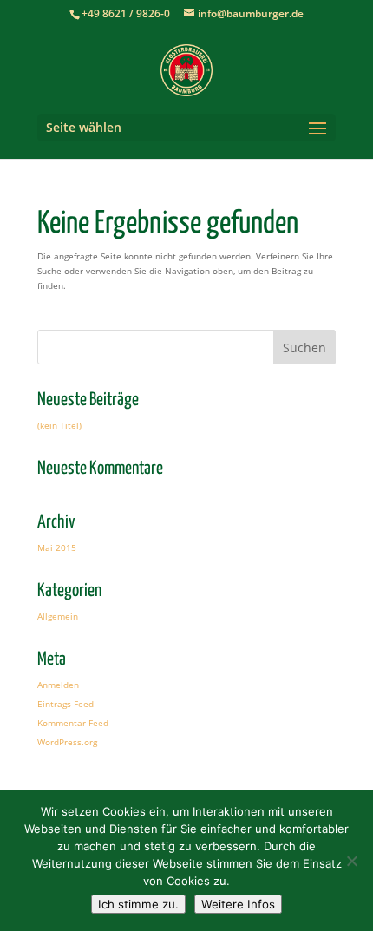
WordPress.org (67, 742)
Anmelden (58, 685)
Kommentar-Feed (72, 723)
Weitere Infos (238, 904)
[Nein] (351, 860)
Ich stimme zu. (138, 904)
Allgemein (57, 616)
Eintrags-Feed (65, 704)
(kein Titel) (59, 425)
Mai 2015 (56, 547)
